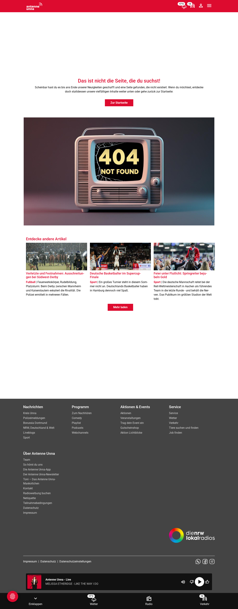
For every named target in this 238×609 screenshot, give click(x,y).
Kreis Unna (29, 413)
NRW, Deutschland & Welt (38, 427)
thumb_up (207, 582)
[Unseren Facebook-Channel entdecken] (205, 561)
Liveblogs (29, 432)
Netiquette (29, 498)
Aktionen (125, 413)
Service (173, 413)
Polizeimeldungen (34, 418)
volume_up (183, 582)
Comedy (77, 418)
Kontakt (28, 488)
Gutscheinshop (129, 427)
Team (26, 459)
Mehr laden (120, 307)
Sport (26, 437)
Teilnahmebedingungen (37, 503)
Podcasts (77, 427)
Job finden (175, 432)
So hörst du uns (33, 464)
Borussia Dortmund (35, 423)
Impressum (30, 512)
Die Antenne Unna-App (37, 469)
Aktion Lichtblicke (131, 432)
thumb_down (192, 582)
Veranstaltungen (130, 418)
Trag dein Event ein (132, 423)
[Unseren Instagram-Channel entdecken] (212, 561)
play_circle (199, 581)
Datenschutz (31, 508)
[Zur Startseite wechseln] (34, 6)
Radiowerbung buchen (37, 493)
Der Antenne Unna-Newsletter (41, 474)
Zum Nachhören (82, 413)
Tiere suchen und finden (183, 427)
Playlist (76, 423)
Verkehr (173, 423)
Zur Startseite (119, 102)
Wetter (173, 418)
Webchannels (80, 432)
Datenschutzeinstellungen (75, 561)
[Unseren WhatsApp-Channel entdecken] (198, 561)
